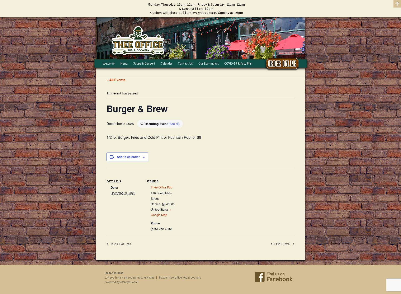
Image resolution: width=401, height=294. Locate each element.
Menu (124, 63)
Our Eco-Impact (208, 63)
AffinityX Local (128, 282)
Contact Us (185, 63)
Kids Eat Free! (121, 244)
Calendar (166, 63)
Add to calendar (128, 157)
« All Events (116, 79)
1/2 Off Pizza (281, 244)
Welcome (109, 63)
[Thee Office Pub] (200, 38)
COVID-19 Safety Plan (238, 63)
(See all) (174, 124)
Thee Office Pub (161, 187)
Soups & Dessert (144, 63)
